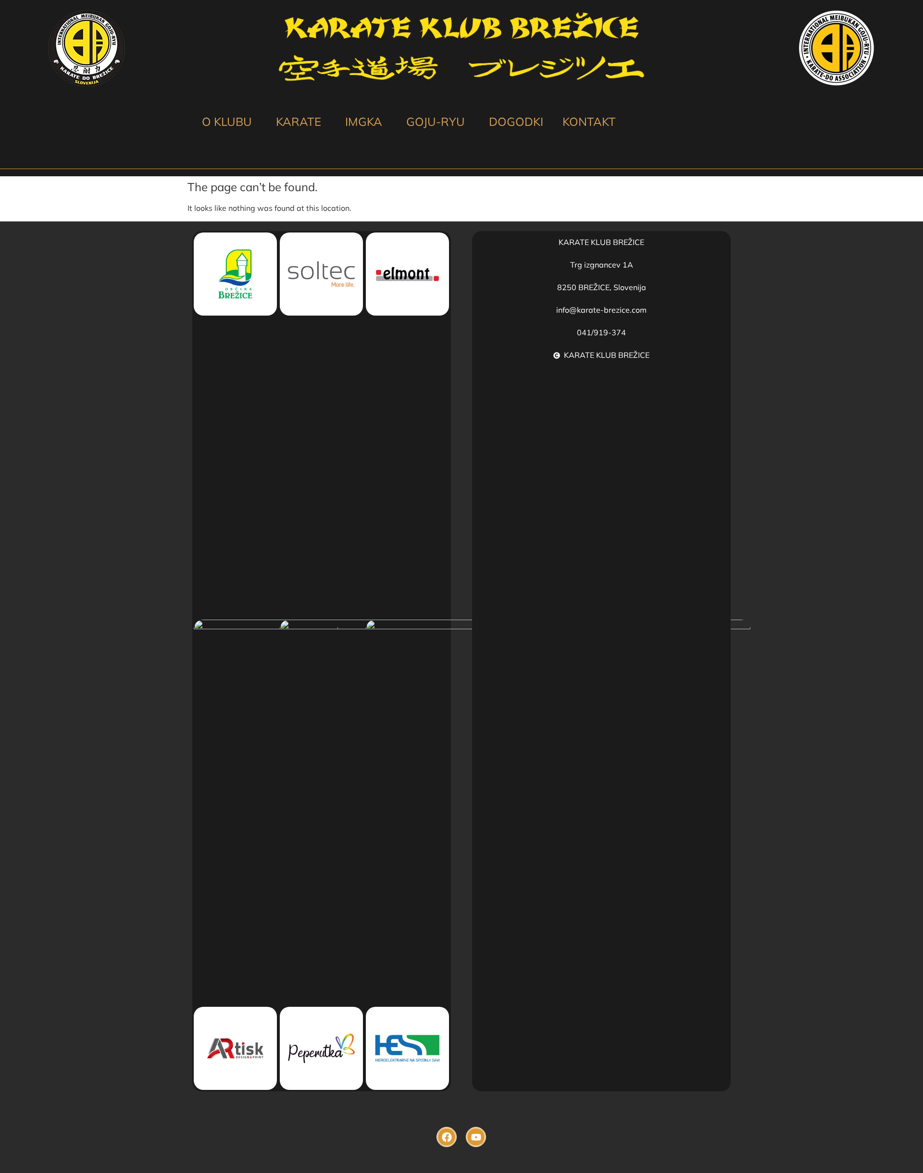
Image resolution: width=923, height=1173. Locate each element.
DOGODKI (516, 121)
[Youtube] (476, 1137)
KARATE (298, 121)
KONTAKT (589, 121)
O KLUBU (227, 121)
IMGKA (363, 121)
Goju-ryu (435, 121)
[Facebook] (447, 1137)
